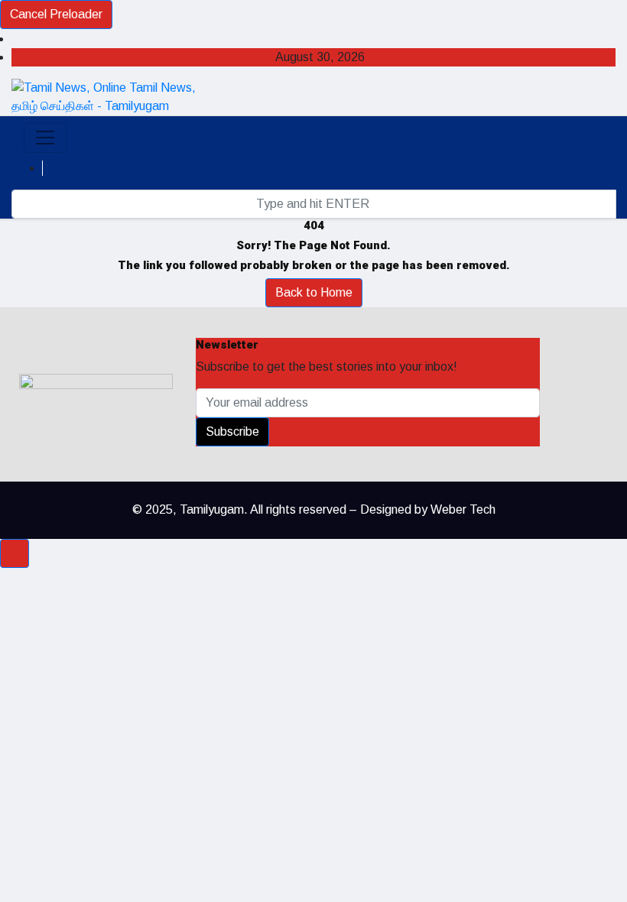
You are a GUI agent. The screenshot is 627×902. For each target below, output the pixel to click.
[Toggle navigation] (45, 137)
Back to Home (313, 292)
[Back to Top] (14, 553)
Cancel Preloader (56, 14)
